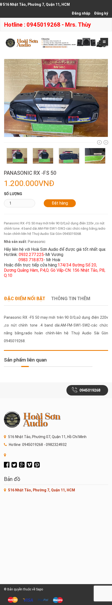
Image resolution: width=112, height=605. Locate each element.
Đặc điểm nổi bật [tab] (24, 298)
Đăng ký (101, 13)
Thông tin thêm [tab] (70, 298)
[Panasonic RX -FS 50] (56, 98)
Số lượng (13, 194)
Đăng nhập (81, 13)
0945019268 (89, 390)
